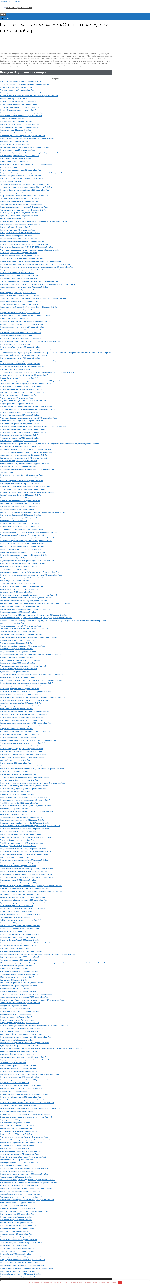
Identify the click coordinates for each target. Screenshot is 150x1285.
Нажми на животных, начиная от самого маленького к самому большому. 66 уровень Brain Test (36, 267)
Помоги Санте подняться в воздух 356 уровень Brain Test (22, 1100)
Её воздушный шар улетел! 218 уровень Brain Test (19, 706)
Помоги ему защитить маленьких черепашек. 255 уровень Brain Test (26, 812)
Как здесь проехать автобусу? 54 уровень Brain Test (20, 233)
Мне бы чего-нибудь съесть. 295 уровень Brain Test (20, 926)
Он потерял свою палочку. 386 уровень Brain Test (19, 1186)
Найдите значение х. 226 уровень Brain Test (16, 729)
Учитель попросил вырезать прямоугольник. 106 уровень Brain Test (26, 384)
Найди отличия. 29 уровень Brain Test (14, 161)
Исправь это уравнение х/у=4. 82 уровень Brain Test (20, 313)
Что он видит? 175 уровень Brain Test (14, 581)
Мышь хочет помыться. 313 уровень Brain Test (18, 977)
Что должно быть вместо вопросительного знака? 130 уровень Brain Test (28, 452)
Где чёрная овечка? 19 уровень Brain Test (16, 133)
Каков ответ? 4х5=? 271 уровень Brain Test (16, 857)
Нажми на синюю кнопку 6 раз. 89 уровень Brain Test (20, 333)
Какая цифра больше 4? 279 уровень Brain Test (18, 880)
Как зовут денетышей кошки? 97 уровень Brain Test (20, 358)
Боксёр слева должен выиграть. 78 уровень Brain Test (21, 301)
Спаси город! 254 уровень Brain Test (14, 809)
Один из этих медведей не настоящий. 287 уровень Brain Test (23, 903)
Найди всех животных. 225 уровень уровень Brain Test (21, 726)
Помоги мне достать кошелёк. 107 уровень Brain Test (20, 387)
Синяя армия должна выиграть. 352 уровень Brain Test (21, 1088)
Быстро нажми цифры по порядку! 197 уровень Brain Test (22, 646)
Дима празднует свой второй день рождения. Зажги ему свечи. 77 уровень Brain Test (33, 298)
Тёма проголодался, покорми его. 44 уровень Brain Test (21, 204)
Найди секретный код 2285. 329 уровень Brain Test (19, 1023)
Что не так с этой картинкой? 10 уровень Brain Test (19, 107)
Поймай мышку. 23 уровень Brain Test (14, 144)
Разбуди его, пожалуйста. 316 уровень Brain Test (18, 986)
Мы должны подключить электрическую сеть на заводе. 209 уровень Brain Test (31, 680)
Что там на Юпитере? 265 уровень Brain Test (17, 840)
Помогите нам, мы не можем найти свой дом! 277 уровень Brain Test (26, 874)
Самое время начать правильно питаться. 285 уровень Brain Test (24, 897)
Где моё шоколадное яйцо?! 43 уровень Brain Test (19, 201)
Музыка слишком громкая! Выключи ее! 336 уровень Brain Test (24, 1043)
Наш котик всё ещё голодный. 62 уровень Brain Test (20, 256)
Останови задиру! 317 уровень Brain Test (15, 989)
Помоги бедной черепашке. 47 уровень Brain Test (19, 213)
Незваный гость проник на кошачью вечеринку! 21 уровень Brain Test (27, 139)
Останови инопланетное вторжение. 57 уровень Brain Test (22, 241)
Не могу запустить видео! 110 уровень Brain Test (19, 395)
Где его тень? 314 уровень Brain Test (14, 980)
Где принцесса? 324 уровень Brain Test (15, 1009)
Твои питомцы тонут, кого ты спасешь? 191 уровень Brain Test (24, 629)
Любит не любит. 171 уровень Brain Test (15, 569)
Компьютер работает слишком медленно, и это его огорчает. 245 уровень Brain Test (32, 783)
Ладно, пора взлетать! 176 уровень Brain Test (17, 584)
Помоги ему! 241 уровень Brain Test (14, 772)
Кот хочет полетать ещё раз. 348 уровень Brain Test (19, 1077)
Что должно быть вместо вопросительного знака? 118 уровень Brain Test (28, 418)
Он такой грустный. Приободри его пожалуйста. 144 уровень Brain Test (27, 492)
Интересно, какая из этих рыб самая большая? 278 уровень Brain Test (26, 877)
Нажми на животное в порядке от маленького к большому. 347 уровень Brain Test (31, 1074)
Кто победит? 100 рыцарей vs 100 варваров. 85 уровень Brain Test (25, 321)
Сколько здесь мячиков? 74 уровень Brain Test (18, 290)
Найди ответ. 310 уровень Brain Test (14, 969)
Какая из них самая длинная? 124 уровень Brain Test (20, 435)
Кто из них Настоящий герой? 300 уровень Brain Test (20, 940)
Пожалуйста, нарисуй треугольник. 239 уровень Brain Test (22, 766)
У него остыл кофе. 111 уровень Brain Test (16, 398)
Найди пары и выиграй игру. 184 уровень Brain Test (19, 606)
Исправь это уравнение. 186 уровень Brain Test (18, 612)
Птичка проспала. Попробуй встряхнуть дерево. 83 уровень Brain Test (26, 316)
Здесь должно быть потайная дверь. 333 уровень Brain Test (23, 1034)
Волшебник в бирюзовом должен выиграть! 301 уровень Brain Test (26, 943)
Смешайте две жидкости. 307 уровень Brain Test (18, 960)
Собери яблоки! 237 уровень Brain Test (15, 760)
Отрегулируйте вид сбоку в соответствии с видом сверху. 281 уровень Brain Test (31, 886)
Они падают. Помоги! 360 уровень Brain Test (17, 1111)
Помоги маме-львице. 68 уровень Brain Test (17, 273)
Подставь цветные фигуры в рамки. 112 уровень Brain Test (23, 401)
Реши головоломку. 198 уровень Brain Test (16, 649)
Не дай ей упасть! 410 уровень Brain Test (15, 1254)
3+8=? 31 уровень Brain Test (10, 167)
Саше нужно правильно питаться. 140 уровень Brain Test (21, 481)
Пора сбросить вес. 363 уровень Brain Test (16, 1120)
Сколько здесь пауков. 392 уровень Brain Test (17, 1203)
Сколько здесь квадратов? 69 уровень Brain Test (19, 276)
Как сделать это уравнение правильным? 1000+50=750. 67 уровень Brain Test (30, 270)
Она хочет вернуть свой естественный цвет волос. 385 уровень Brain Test (28, 1183)
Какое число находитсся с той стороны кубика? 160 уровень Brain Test (27, 538)
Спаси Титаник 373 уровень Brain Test (14, 1148)
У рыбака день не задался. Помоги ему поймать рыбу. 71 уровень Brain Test (29, 281)
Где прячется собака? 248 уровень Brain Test (17, 792)
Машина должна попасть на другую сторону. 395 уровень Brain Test (26, 1211)
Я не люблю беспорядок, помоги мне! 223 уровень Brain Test (23, 720)
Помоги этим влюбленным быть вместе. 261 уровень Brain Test (24, 829)
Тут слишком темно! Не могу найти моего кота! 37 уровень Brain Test (26, 184)
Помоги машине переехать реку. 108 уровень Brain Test (21, 389)
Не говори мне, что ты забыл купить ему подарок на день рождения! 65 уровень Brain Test (35, 264)
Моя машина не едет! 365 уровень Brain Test (17, 1126)
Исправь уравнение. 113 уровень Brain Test (16, 404)
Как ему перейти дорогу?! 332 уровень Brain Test (19, 1031)
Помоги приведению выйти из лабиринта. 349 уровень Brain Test (25, 1080)
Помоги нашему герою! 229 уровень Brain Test (18, 737)
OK (120, 1282)
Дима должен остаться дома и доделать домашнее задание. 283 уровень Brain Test (32, 891)
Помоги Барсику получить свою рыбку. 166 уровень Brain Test (24, 555)
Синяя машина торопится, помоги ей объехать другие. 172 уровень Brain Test (29, 572)
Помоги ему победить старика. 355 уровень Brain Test (20, 1097)
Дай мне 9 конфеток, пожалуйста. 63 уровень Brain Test (21, 258)
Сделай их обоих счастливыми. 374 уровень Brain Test (20, 1151)
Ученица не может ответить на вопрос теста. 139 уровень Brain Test (26, 478)
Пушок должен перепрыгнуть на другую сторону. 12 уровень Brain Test (27, 113)
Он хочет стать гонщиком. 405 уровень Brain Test (18, 1240)
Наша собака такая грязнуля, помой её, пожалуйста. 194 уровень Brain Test (28, 637)
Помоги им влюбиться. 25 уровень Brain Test (17, 150)
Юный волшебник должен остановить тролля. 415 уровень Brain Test (26, 1268)
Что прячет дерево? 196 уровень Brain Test (16, 643)
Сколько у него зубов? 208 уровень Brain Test (17, 677)
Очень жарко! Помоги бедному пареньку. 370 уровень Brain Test (25, 1140)
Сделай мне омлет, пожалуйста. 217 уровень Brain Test (21, 703)
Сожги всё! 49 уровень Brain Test (13, 219)
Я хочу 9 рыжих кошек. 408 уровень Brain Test (18, 1248)
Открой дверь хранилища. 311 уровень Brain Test (19, 971)
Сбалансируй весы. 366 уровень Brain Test (16, 1128)
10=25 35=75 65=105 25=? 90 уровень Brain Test (18, 336)
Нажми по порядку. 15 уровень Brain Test (16, 121)
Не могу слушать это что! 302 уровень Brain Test (18, 946)
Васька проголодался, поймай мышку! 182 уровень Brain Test (23, 601)
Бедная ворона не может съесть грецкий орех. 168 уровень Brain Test (27, 561)
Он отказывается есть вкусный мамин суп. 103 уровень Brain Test (25, 375)
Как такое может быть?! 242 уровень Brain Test (18, 774)
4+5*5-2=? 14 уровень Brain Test (12, 119)
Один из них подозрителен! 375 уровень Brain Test (19, 1154)
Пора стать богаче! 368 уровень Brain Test (16, 1134)
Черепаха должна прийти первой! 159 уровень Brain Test (22, 535)
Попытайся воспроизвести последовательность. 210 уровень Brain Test (27, 683)
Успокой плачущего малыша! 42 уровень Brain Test (19, 199)
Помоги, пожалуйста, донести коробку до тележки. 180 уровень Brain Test (28, 595)
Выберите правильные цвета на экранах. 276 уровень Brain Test (24, 871)
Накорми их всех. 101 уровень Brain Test (15, 369)
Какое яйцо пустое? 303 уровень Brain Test (16, 949)
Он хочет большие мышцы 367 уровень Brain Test (19, 1131)
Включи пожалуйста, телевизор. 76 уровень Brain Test (20, 296)
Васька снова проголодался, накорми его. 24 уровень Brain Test (24, 147)
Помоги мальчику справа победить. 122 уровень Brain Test (22, 429)
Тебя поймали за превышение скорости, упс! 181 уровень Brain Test (26, 598)
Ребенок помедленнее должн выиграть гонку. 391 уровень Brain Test (27, 1200)
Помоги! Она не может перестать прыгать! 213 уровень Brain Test (25, 692)
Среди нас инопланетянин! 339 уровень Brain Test (19, 1051)
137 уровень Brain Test (8, 472)
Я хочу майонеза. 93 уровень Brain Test (15, 344)
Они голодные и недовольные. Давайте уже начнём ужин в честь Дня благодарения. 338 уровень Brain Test (41, 1048)
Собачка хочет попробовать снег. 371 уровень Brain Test (21, 1143)
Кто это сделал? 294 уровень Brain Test (15, 923)
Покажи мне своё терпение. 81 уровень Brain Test (19, 310)
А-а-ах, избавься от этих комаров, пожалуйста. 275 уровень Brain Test (26, 869)
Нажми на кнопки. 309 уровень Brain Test (16, 966)
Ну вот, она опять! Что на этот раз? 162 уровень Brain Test (22, 544)
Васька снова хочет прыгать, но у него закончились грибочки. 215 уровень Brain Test (32, 697)
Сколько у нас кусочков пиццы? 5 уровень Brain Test (20, 93)
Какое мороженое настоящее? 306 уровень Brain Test (20, 957)
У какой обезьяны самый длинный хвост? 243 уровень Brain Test (25, 777)
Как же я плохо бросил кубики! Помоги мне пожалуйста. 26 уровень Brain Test (30, 153)
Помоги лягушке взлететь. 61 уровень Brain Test (18, 253)
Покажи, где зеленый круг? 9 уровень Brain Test (18, 104)
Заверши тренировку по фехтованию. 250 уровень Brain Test (23, 797)
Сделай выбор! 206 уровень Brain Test (14, 672)
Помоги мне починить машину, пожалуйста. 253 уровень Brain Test (25, 806)
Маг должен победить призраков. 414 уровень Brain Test (22, 1265)
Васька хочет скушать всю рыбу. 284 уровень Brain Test (21, 894)
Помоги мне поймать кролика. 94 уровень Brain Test (20, 347)
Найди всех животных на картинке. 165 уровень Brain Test (22, 552)
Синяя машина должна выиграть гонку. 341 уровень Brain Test (24, 1057)
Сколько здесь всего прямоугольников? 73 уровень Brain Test (24, 287)
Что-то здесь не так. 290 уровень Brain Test (16, 911)
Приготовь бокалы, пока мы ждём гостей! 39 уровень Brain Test (24, 190)
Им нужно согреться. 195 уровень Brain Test (17, 640)
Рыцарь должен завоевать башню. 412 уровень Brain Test (22, 1260)
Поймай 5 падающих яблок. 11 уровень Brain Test (19, 110)
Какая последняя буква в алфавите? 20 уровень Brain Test (22, 136)
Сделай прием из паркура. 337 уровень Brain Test (19, 1046)
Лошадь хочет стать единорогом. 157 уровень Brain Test (21, 529)
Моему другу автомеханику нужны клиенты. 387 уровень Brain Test (26, 1188)
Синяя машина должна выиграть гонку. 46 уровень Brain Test (23, 210)
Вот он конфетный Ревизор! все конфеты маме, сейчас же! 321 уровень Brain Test (32, 1000)
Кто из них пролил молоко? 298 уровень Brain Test (19, 934)
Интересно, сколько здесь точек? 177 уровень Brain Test (21, 586)
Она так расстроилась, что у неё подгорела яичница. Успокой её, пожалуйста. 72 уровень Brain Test (37, 284)
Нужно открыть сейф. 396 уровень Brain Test (17, 1214)
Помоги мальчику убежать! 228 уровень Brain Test (19, 734)
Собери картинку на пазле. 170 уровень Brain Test (19, 566)
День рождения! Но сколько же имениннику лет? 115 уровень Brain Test (28, 409)
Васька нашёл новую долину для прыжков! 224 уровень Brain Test (25, 723)
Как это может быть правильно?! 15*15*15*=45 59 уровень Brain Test (26, 247)
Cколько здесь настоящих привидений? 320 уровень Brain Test (24, 997)
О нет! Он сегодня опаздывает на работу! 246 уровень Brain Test (24, 786)
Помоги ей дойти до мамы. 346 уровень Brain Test (19, 1071)
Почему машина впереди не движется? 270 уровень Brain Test (24, 854)
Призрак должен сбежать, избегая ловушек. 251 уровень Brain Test (26, 800)
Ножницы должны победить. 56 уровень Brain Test (19, 239)
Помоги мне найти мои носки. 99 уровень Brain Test (20, 364)
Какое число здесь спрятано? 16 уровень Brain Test (19, 124)
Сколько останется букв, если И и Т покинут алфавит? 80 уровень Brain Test (29, 307)
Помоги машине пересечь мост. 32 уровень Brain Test (20, 170)
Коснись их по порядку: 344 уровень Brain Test (18, 1066)
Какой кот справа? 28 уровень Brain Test (15, 159)
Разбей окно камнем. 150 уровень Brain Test (17, 509)
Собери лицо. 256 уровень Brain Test (14, 814)
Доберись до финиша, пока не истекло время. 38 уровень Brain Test (26, 187)
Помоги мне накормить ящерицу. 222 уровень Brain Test (21, 717)
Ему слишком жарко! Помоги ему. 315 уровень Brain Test (22, 983)
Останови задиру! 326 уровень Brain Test (15, 1014)
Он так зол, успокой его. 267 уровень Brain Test (18, 846)
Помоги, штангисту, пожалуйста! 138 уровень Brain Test (21, 475)
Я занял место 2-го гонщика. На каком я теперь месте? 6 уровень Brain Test (29, 96)
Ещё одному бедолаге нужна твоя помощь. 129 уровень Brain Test (25, 449)
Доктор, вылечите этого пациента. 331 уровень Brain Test (22, 1028)
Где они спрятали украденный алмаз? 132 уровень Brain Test (23, 458)
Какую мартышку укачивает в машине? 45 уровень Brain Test (24, 207)
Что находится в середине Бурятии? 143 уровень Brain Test (22, 489)
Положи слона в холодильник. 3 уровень (16, 87)
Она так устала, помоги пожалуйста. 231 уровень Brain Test (22, 743)
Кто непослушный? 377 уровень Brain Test (16, 1160)
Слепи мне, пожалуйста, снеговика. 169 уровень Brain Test (22, 564)
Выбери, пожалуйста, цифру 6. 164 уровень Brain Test (20, 549)
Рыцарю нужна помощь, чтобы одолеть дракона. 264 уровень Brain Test (27, 837)
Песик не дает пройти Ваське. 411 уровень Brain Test (20, 1257)
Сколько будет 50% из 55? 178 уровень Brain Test (19, 589)
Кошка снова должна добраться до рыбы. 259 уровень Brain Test (25, 823)
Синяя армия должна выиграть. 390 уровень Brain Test (21, 1197)
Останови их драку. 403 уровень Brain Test (16, 1234)
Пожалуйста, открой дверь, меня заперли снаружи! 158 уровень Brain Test (28, 532)
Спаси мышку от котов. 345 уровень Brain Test (18, 1068)
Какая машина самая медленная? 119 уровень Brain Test (21, 421)
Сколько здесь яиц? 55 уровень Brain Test (16, 236)
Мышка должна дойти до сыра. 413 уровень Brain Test (21, 1263)
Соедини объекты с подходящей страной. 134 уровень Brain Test (24, 464)
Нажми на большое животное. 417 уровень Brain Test (20, 1274)
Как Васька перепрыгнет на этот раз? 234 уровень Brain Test (23, 752)
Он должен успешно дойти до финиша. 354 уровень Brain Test (24, 1094)
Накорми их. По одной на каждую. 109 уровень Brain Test (22, 392)
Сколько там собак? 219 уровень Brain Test (16, 709)
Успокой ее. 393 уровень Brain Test (13, 1205)
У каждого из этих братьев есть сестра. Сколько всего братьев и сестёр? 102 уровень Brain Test (37, 372)
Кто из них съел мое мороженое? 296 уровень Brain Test (21, 929)
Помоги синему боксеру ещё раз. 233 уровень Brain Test (21, 749)
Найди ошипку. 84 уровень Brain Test (14, 318)
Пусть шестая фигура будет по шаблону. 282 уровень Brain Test (24, 889)
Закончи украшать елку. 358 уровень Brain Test (18, 1106)
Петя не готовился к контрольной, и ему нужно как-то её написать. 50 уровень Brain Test (34, 221)
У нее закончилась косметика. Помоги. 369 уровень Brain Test (24, 1137)
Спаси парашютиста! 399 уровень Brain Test (17, 1223)
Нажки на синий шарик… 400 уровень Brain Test (18, 1225)
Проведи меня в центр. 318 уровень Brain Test (18, 991)
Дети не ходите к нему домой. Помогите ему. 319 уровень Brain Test (26, 994)
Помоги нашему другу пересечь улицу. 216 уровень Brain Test (24, 700)
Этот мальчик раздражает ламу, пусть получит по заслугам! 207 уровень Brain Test (31, 674)
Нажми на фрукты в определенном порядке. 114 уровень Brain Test (26, 407)
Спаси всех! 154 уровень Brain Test (13, 521)
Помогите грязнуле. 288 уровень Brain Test (16, 906)
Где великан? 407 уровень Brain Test (14, 1245)
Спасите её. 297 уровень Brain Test (13, 931)
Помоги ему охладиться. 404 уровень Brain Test (18, 1237)
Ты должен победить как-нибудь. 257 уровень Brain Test (22, 817)
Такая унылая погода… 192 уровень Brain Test (17, 632)
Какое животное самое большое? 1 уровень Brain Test (21, 81)
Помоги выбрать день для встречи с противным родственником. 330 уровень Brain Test (34, 1026)
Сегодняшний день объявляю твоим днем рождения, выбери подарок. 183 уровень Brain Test (36, 604)
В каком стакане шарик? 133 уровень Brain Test (18, 461)
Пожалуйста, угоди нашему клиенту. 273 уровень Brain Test (23, 863)
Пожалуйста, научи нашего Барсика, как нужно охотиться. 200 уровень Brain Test (31, 654)
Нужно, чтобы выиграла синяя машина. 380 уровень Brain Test (24, 1168)
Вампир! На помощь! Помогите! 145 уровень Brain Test (21, 495)
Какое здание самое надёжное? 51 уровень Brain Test (21, 224)
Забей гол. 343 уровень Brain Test (13, 1063)
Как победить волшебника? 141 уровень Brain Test (19, 484)
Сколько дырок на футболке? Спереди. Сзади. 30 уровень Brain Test (26, 164)
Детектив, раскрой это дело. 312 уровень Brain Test (19, 974)
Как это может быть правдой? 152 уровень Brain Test (20, 515)
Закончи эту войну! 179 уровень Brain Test (16, 592)
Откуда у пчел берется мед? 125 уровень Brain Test (19, 438)
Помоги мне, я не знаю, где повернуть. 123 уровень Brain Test (24, 432)
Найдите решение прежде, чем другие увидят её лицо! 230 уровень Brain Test (30, 740)
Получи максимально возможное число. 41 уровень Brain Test (24, 196)
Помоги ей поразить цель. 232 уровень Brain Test (19, 746)
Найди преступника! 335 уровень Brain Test (16, 1040)
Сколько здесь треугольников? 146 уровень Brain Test (21, 498)
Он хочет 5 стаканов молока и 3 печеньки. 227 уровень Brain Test (25, 732)
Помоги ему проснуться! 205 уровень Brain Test (18, 669)
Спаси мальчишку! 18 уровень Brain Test (15, 130)
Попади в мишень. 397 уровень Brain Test (16, 1217)
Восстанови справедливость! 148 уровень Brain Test (20, 504)
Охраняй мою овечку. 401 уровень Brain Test (17, 1228)
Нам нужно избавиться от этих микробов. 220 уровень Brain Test (25, 712)
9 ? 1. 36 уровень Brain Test (10, 181)
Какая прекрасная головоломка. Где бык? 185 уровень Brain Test (25, 609)
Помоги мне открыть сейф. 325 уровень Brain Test (19, 1011)
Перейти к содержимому (10, 1)
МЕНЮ (6, 18)
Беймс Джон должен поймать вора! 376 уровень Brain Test (23, 1157)
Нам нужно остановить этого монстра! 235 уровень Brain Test (23, 754)
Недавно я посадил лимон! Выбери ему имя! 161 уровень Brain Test (26, 541)
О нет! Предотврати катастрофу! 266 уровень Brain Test (21, 843)
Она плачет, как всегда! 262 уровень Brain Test (18, 832)
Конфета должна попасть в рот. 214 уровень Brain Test (21, 694)
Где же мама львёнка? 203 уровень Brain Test (17, 663)
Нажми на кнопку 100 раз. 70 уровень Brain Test (18, 278)
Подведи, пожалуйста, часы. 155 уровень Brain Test (19, 524)
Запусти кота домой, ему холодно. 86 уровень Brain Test (21, 324)
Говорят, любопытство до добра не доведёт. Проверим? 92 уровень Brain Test (30, 341)
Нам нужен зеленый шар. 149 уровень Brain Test (18, 506)
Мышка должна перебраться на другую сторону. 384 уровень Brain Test (27, 1180)
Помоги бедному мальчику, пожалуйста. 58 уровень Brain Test (24, 244)
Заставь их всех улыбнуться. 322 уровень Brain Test (20, 1003)
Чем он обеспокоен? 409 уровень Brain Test (17, 1251)
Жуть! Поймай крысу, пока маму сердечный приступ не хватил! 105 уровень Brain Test (33, 381)
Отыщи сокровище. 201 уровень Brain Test (16, 657)
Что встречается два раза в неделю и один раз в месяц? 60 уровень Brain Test (30, 250)
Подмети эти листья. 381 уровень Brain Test (16, 1171)
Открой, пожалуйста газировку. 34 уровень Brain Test (20, 176)
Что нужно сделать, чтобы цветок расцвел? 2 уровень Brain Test (25, 84)
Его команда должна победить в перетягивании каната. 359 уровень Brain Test (30, 1108)
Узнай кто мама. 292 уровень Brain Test (15, 917)
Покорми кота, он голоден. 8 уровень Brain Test (18, 101)
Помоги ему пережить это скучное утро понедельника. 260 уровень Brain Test (30, 826)
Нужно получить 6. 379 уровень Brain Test (16, 1166)
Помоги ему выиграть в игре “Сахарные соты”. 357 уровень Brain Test (27, 1103)
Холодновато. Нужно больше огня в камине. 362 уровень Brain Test (26, 1117)
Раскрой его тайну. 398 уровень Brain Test (16, 1220)
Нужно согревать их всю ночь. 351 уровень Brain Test (20, 1086)
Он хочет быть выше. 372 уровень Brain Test (17, 1146)
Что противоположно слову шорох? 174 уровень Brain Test (22, 578)
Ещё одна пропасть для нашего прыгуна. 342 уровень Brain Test (24, 1060)
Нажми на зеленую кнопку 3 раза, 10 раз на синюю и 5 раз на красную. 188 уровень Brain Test (36, 618)
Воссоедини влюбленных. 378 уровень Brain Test (19, 1163)
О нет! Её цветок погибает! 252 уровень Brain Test (19, 803)
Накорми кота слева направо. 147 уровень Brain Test (20, 501)
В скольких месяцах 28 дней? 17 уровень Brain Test (20, 127)
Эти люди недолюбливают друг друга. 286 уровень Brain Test (23, 900)
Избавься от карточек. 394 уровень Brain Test (17, 1208)
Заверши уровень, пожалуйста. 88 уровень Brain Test (20, 330)
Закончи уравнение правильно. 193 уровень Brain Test (21, 635)
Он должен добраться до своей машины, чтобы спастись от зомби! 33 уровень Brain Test (34, 173)
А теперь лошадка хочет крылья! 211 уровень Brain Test (21, 686)
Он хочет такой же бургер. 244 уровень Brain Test (19, 780)
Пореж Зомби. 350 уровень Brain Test (14, 1083)
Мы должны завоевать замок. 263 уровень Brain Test (20, 834)
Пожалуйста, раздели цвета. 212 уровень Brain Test (19, 689)
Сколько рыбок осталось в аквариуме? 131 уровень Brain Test (24, 455)
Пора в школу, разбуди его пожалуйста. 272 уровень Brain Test (24, 860)
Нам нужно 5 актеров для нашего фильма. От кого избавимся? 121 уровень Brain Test (33, 427)
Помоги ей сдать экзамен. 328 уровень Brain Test (19, 1020)
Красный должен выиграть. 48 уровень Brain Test (19, 216)
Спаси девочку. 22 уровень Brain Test (14, 141)
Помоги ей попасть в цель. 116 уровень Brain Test (19, 412)
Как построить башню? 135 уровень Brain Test (18, 466)
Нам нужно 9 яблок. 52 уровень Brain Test (16, 227)
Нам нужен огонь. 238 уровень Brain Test (15, 763)
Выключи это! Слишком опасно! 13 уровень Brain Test (21, 116)
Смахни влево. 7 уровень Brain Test (13, 99)
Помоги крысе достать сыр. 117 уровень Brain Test (19, 415)
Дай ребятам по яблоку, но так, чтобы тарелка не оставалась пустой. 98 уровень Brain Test (34, 361)
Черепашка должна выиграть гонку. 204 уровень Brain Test (23, 666)
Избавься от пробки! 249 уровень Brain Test (17, 794)
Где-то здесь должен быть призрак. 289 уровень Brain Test (22, 909)
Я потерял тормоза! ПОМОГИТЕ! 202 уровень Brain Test (21, 660)
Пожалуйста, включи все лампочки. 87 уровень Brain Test (22, 327)
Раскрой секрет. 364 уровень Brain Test (15, 1123)
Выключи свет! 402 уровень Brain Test (15, 1231)
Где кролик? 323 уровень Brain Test (13, 1006)
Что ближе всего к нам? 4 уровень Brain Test (17, 90)
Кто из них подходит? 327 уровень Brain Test (17, 1017)
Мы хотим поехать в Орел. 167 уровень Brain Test (19, 558)
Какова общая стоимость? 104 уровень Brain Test (19, 378)
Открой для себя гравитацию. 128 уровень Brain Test (20, 447)
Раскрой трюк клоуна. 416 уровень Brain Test (17, 1271)
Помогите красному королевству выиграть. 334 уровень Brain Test (25, 1037)
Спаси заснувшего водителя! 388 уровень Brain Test (20, 1191)
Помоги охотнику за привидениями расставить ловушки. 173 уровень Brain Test (31, 575)
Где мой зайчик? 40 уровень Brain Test (14, 193)
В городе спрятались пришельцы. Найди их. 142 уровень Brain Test (25, 486)
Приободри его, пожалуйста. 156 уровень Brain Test (19, 526)
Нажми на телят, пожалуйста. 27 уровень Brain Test (19, 156)
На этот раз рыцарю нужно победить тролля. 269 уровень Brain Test (26, 851)
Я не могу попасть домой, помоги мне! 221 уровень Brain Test (23, 714)
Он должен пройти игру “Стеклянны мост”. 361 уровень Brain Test (25, 1114)
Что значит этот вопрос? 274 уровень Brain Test (18, 866)
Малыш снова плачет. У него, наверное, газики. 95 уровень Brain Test (26, 350)
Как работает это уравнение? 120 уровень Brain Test (20, 424)
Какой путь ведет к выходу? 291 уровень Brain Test (20, 914)
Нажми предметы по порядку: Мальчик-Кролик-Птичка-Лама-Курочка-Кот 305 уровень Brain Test (37, 954)
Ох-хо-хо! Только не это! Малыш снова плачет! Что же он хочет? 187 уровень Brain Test (33, 615)
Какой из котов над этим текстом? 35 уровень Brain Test (21, 179)
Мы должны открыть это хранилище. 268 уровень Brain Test (23, 849)
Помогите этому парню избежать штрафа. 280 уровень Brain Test (25, 883)
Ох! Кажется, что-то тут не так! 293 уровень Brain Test (20, 920)
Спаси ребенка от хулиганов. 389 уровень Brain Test (20, 1194)
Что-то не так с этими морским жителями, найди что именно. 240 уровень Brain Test (32, 769)
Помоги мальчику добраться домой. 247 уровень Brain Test (23, 789)
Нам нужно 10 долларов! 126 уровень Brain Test (18, 441)
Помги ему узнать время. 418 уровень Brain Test (18, 1277)
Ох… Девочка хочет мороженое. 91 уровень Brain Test (20, 338)
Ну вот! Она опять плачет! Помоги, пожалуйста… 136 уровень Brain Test (27, 469)
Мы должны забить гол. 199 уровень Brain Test (18, 652)
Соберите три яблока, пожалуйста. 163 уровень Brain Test (22, 546)
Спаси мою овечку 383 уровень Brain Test (16, 1177)
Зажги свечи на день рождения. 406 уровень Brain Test (21, 1243)
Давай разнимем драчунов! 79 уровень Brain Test (19, 304)
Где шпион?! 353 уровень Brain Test (13, 1091)
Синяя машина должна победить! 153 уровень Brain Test (21, 518)
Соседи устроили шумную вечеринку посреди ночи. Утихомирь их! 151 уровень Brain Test (34, 512)
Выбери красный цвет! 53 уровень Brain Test (17, 230)
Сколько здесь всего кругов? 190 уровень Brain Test (20, 626)
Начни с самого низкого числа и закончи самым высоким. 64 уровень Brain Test (30, 261)
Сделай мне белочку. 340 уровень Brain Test (17, 1054)
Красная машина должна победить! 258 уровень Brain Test (22, 820)
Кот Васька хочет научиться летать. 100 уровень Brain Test (22, 367)
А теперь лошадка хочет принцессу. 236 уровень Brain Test (22, 757)
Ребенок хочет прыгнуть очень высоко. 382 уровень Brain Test (24, 1174)
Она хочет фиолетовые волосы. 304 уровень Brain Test (21, 951)
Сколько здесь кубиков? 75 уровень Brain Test (18, 293)
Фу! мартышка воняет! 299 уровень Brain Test (17, 937)
